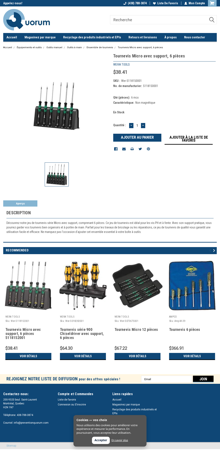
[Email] (124, 149)
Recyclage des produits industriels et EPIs (92, 37)
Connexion (64, 404)
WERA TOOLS (12, 316)
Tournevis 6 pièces (184, 329)
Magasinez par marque (40, 37)
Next (214, 250)
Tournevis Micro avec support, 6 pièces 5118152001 (23, 333)
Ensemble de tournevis (100, 47)
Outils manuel (54, 47)
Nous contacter (194, 37)
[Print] (132, 149)
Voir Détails (28, 356)
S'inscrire (80, 404)
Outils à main (74, 47)
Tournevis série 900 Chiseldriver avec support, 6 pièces (82, 333)
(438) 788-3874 (137, 3)
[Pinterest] (148, 149)
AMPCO (173, 316)
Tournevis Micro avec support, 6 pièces (140, 47)
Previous (210, 250)
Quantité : (119, 125)
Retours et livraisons (142, 37)
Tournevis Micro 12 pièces (136, 329)
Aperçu (20, 203)
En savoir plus (120, 440)
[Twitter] (140, 149)
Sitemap (11, 445)
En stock (118, 112)
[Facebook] (116, 149)
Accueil (11, 37)
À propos (170, 37)
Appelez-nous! (12, 3)
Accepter (101, 440)
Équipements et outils (29, 47)
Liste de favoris (167, 3)
